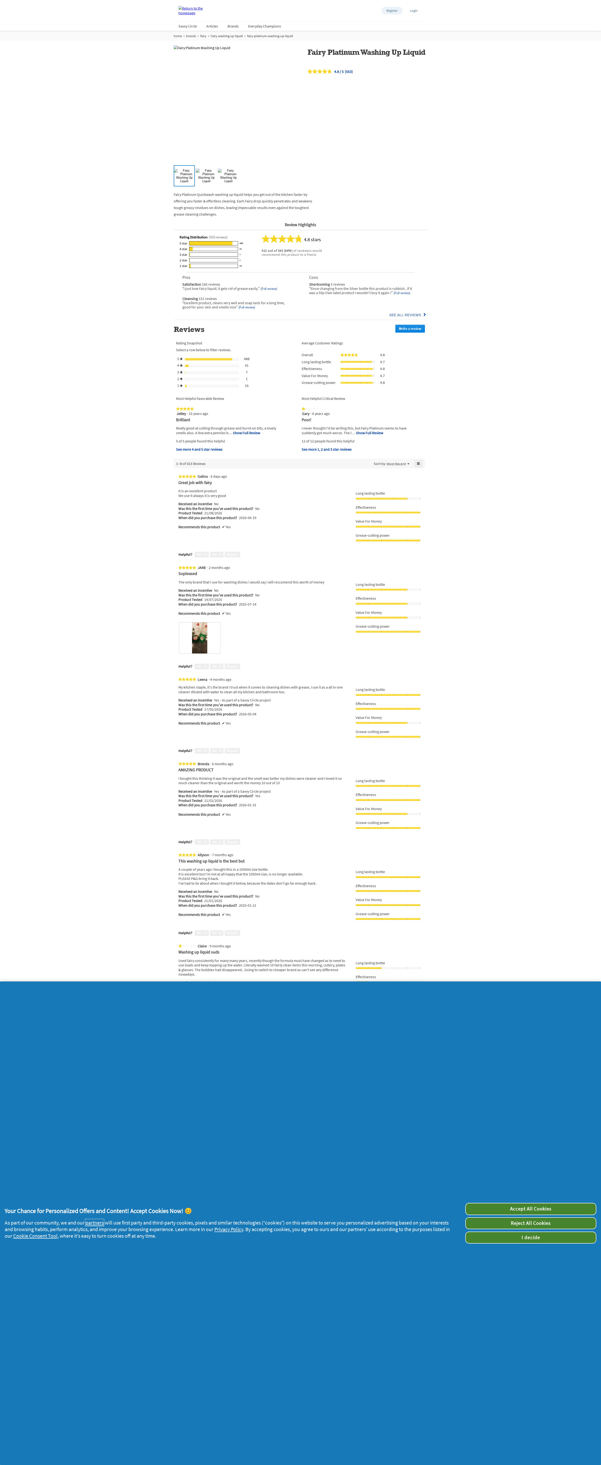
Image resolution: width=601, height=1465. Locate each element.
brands (191, 36)
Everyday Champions (264, 26)
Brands (233, 26)
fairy (203, 36)
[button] (392, 10)
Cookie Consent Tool (35, 1236)
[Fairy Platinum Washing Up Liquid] (184, 175)
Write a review (412, 329)
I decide (531, 1237)
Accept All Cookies (530, 1209)
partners (94, 1222)
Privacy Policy (228, 1229)
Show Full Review (246, 432)
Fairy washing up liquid (227, 36)
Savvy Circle (187, 26)
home (178, 36)
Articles (212, 26)
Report (232, 554)
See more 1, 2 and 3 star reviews (327, 449)
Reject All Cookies (531, 1223)
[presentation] (199, 638)
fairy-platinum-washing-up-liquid (270, 36)
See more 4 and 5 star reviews (199, 449)
